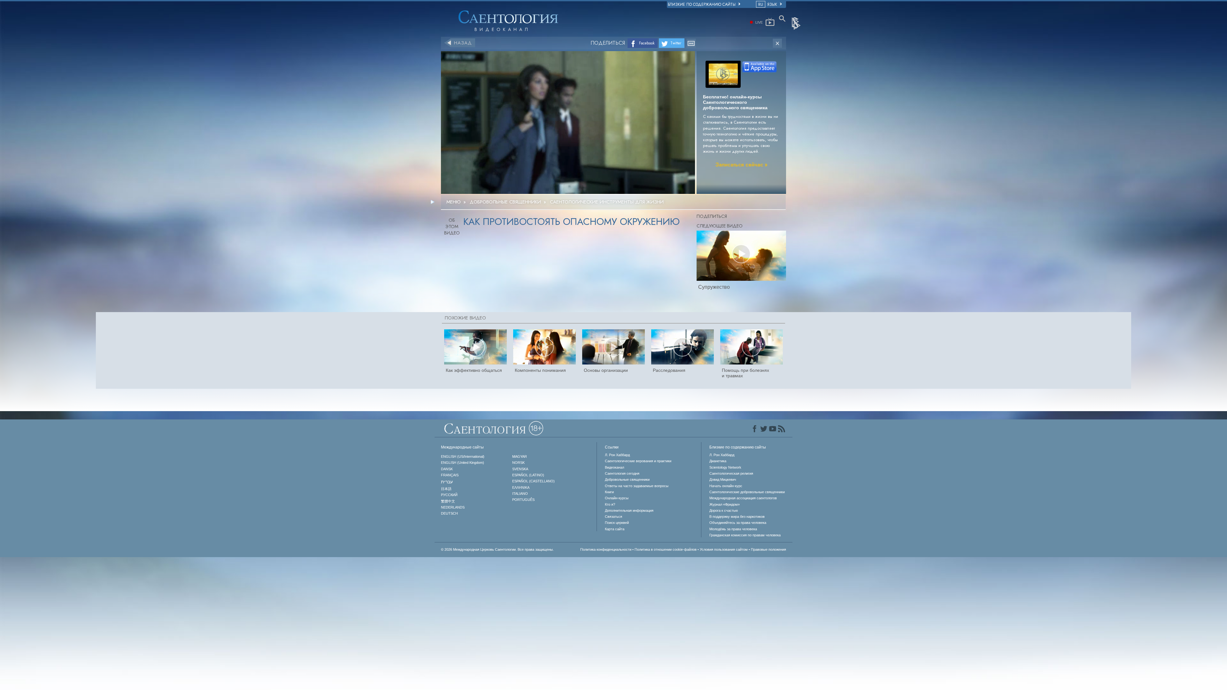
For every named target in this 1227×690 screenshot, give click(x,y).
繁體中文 (448, 501)
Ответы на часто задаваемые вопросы (636, 486)
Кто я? (610, 504)
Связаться (613, 516)
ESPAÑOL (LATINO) (528, 475)
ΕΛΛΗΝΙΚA (520, 487)
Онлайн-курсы (617, 498)
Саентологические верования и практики (638, 461)
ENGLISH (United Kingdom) (462, 462)
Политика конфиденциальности (605, 549)
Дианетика (717, 461)
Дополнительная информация (629, 510)
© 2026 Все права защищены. (497, 549)
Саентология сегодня (622, 473)
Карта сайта (614, 529)
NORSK (518, 462)
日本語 (446, 489)
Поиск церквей (617, 523)
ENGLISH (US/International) (462, 456)
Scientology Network (725, 467)
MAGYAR (519, 456)
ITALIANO (520, 493)
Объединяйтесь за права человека (737, 523)
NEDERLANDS (453, 507)
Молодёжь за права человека (733, 529)
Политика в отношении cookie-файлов (666, 549)
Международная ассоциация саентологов (743, 498)
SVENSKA (520, 469)
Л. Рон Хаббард (617, 455)
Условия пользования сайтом (724, 549)
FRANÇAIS (450, 475)
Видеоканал (614, 467)
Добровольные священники (627, 479)
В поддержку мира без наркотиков (737, 516)
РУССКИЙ (449, 495)
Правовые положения (768, 549)
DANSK (447, 469)
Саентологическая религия (731, 473)
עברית (447, 481)
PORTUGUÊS (523, 500)
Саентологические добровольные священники (747, 492)
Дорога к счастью (723, 510)
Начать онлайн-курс (725, 486)
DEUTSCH (449, 513)
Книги (609, 492)
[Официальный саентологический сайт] (796, 23)
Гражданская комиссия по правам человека (745, 535)
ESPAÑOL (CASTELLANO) (533, 481)
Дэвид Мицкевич (722, 479)
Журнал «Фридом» (724, 504)
